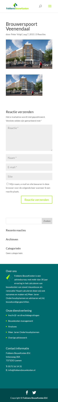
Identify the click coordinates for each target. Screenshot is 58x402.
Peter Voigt (16, 34)
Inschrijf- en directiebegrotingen (23, 315)
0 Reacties (41, 34)
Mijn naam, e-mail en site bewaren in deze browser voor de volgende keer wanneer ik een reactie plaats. (28, 188)
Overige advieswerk (17, 337)
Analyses (12, 326)
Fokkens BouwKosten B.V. (35, 398)
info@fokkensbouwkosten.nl (21, 370)
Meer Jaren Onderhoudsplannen (23, 332)
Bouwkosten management (20, 321)
